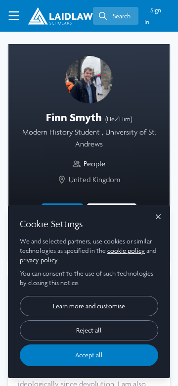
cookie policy (126, 250)
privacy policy (38, 260)
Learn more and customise (89, 306)
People (94, 163)
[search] (115, 16)
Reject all (89, 330)
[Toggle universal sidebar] (14, 16)
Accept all (89, 355)
